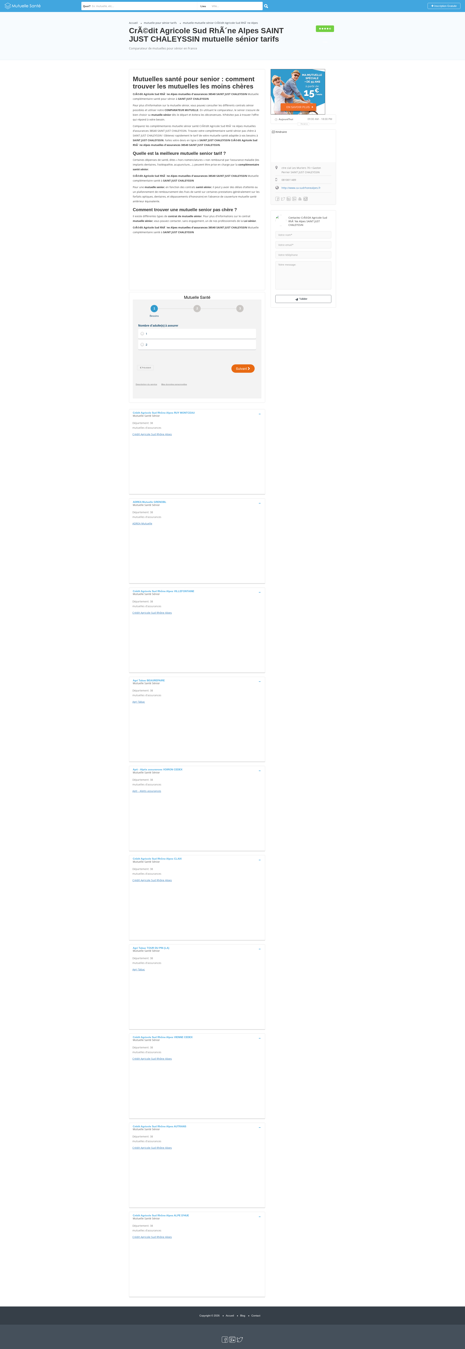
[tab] (197, 414)
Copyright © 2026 (209, 1315)
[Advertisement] (197, 261)
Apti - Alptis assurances (146, 791)
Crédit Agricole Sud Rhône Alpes (152, 434)
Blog (242, 1315)
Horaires (304, 124)
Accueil (133, 23)
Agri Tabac (138, 701)
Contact (255, 1315)
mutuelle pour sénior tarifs (160, 23)
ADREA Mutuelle (142, 523)
